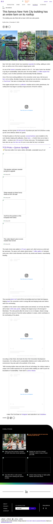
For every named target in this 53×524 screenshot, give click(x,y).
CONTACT (6, 511)
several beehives (31, 136)
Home (18, 4)
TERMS (5, 508)
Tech (28, 4)
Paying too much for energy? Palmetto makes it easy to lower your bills (38, 453)
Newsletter (10, 4)
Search (46, 1)
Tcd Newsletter (20, 505)
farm (4, 79)
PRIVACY (5, 506)
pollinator (23, 84)
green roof (14, 299)
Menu (50, 1)
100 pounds (19, 140)
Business (35, 4)
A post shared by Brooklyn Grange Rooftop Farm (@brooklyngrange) (26, 296)
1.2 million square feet (43, 71)
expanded (31, 64)
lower (8, 301)
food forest (7, 81)
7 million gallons (37, 251)
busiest (13, 69)
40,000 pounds (21, 130)
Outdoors (43, 4)
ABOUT (5, 504)
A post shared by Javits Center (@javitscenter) (26, 127)
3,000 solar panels (15, 309)
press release (31, 370)
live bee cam (17, 142)
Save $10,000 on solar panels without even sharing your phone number (14, 476)
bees (29, 138)
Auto (23, 4)
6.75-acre (23, 249)
